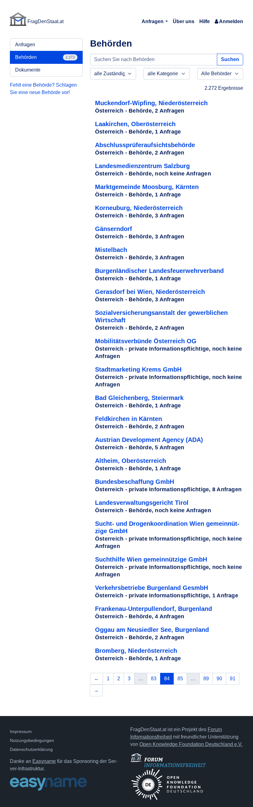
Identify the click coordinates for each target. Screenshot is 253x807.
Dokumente (27, 69)
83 (153, 678)
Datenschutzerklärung (31, 749)
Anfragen (153, 21)
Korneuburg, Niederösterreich (139, 207)
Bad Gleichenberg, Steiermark (139, 397)
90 (219, 678)
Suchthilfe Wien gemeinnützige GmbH (151, 559)
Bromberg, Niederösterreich (136, 650)
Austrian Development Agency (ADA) (149, 439)
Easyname (44, 761)
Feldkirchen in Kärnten (128, 418)
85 (180, 678)
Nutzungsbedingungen (32, 740)
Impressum (21, 731)
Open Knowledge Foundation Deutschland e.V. (191, 744)
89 (206, 678)
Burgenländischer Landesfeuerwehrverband (159, 270)
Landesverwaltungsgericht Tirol (142, 502)
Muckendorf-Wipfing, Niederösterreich (151, 103)
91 (232, 678)
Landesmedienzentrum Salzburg (142, 166)
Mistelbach (111, 249)
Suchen (230, 59)
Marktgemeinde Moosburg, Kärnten (147, 186)
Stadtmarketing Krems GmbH (138, 369)
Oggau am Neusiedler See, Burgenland (152, 629)
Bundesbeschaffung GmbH (134, 481)
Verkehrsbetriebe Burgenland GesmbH (151, 587)
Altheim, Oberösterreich (130, 460)
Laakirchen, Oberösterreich (135, 124)
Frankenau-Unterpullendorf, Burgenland (153, 608)
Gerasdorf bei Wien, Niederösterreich (150, 291)
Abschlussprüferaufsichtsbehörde (145, 145)
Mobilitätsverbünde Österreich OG (146, 341)
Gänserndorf (113, 228)
